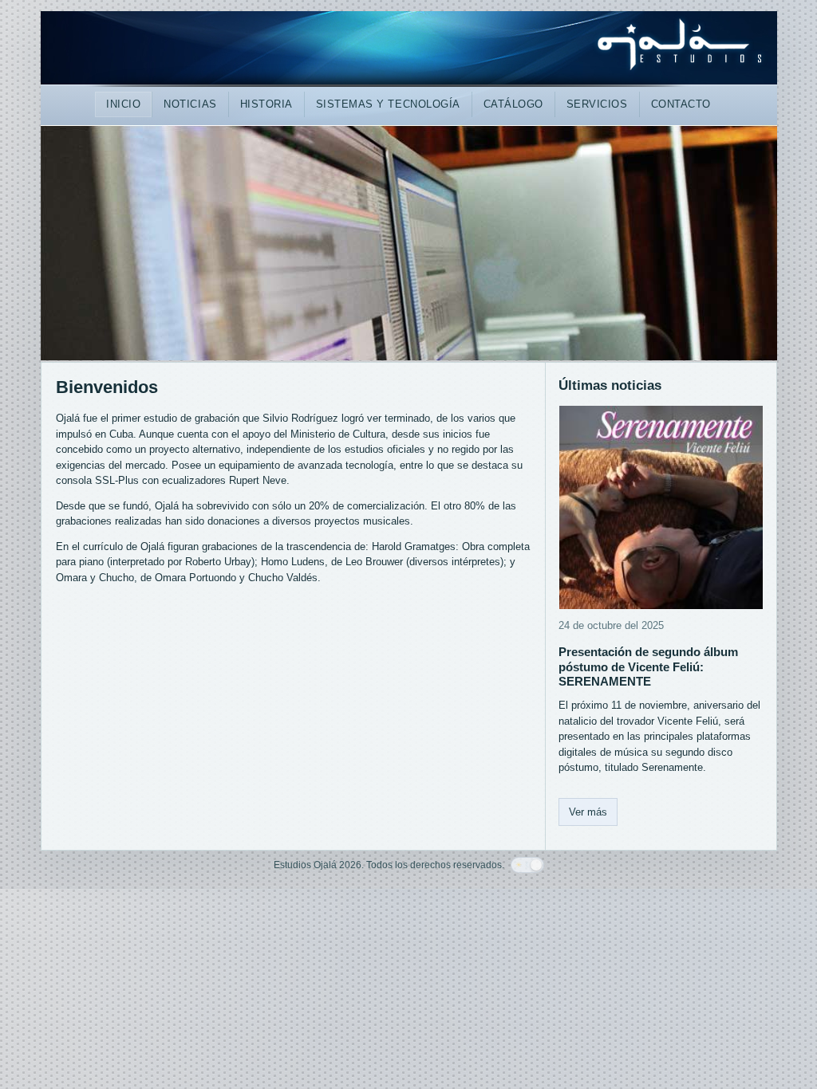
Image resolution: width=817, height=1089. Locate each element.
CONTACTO (681, 104)
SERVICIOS (597, 104)
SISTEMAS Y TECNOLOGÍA (388, 104)
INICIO (123, 104)
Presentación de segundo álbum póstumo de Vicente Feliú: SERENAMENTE (648, 667)
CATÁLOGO (513, 104)
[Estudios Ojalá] (409, 50)
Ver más (588, 812)
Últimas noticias (609, 385)
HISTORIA (266, 104)
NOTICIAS (190, 104)
